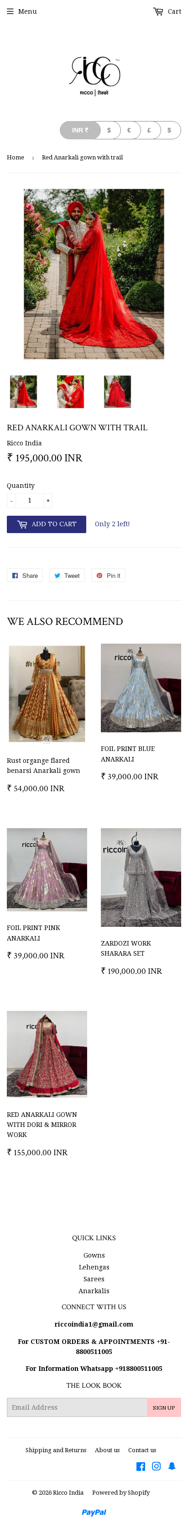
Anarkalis (94, 1291)
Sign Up (164, 1407)
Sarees (94, 1279)
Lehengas (94, 1267)
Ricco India (68, 1492)
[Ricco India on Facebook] (141, 1467)
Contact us (142, 1450)
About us (107, 1450)
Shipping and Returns (56, 1450)
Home (15, 157)
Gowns (94, 1255)
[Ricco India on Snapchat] (172, 1467)
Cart (173, 11)
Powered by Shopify (121, 1492)
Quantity (21, 485)
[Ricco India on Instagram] (156, 1467)
